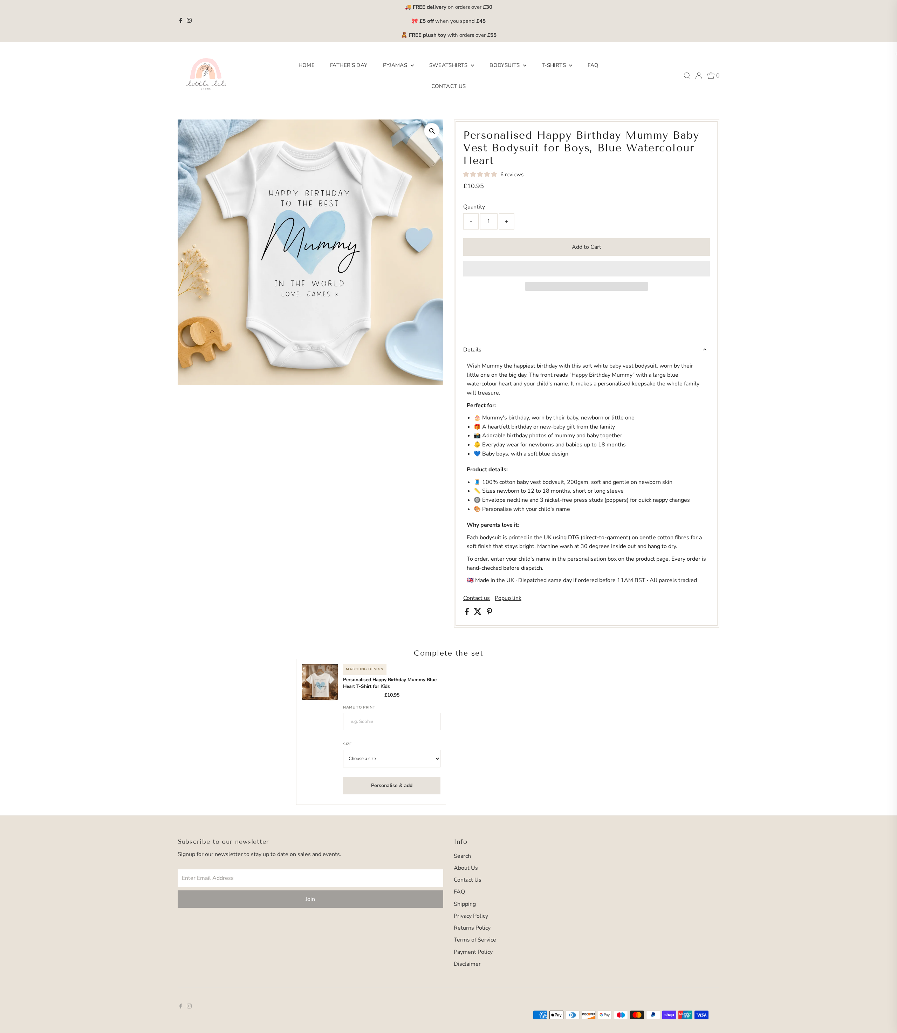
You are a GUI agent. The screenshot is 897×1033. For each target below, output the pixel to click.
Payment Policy (473, 952)
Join (310, 899)
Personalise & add (391, 785)
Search (462, 856)
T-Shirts (554, 65)
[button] (480, 174)
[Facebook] (181, 21)
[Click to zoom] (432, 131)
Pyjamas (396, 65)
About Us (466, 868)
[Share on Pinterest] (489, 613)
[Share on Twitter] (478, 613)
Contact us (476, 598)
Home (307, 65)
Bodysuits (505, 65)
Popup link (508, 598)
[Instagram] (189, 21)
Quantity (474, 207)
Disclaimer (467, 964)
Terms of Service (475, 940)
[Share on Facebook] (467, 613)
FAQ (593, 65)
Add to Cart (586, 247)
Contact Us (448, 86)
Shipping (465, 904)
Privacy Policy (471, 916)
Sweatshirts (449, 65)
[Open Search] (687, 76)
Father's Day (349, 65)
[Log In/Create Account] (699, 76)
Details (472, 350)
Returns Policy (472, 928)
